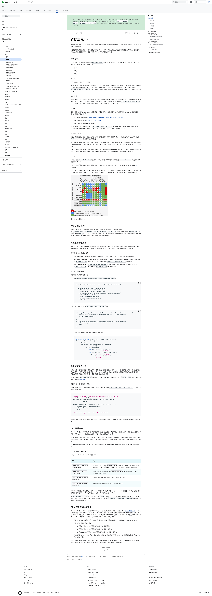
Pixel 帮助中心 (153, 572)
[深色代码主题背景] (138, 283)
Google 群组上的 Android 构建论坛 (96, 583)
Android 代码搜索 (28, 2)
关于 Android (27, 592)
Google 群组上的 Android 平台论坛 (96, 580)
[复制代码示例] (140, 283)
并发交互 (138, 165)
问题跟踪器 (152, 583)
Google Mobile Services (155, 577)
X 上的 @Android (91, 569)
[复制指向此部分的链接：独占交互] (79, 79)
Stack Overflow (153, 580)
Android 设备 (47, 10)
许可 (44, 592)
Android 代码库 (28, 569)
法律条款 (39, 592)
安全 (21, 10)
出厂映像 (26, 580)
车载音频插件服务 (130, 511)
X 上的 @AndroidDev (92, 572)
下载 (25, 575)
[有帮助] (137, 33)
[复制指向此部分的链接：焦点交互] (80, 59)
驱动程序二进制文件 (29, 583)
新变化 (4, 10)
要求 (25, 572)
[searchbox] (11, 16)
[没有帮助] (140, 33)
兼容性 (37, 10)
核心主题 (28, 10)
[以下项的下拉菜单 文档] (19, 2)
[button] (10, 34)
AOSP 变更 (76, 25)
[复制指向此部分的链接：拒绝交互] (79, 96)
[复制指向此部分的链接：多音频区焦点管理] (88, 367)
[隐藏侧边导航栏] (20, 593)
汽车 (57, 10)
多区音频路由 (83, 379)
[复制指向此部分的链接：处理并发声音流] (82, 134)
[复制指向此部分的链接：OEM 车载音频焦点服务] (93, 507)
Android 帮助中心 (154, 569)
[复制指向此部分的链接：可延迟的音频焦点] (88, 243)
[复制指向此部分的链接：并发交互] (79, 109)
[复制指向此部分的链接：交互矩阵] (79, 157)
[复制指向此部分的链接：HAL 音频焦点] (84, 429)
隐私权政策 (50, 592)
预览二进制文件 (28, 577)
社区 (34, 592)
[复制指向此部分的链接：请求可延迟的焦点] (85, 272)
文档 (15, 2)
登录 (209, 2)
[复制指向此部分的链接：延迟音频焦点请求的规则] (90, 253)
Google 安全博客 (91, 577)
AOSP (72, 33)
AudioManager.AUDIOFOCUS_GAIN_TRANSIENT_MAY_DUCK (106, 117)
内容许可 (83, 556)
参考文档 (65, 10)
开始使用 (12, 10)
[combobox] (180, 1)
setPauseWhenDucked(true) (94, 120)
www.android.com (154, 575)
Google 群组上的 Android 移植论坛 (96, 585)
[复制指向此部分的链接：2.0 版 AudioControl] (87, 452)
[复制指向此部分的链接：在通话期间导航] (86, 226)
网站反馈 (57, 592)
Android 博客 (90, 575)
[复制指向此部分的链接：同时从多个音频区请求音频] (92, 384)
